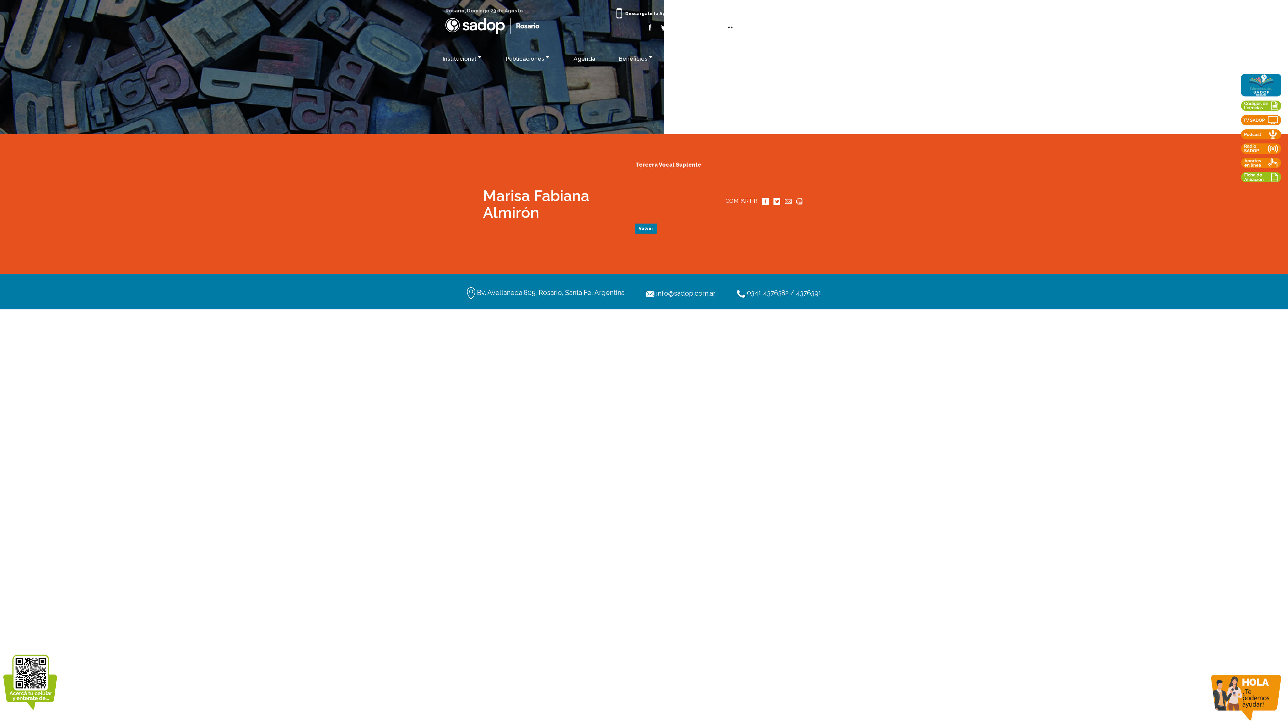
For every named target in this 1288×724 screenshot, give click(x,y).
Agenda (584, 58)
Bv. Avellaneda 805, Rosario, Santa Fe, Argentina (550, 293)
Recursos (774, 58)
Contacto (829, 58)
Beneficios (633, 58)
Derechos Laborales (704, 58)
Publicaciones (525, 58)
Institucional (459, 58)
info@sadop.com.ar (684, 293)
